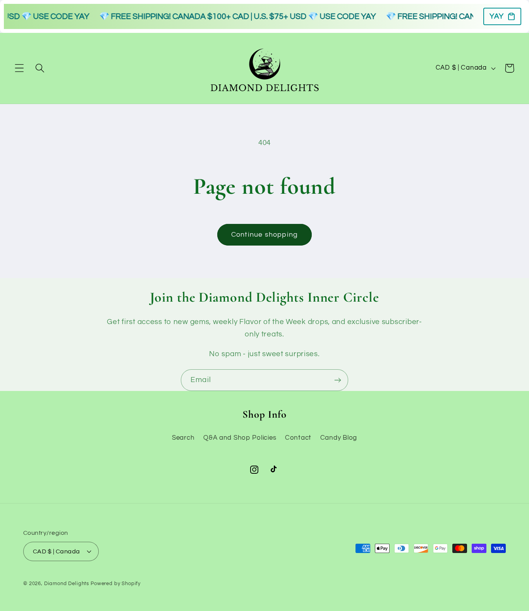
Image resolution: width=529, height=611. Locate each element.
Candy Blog (338, 437)
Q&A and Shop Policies (239, 437)
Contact (298, 437)
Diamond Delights (66, 583)
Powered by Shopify (116, 583)
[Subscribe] (337, 380)
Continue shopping (264, 234)
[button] (19, 68)
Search (183, 437)
